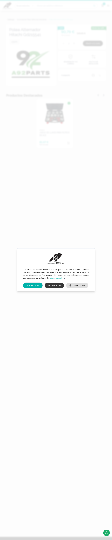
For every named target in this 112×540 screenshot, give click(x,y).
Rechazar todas (54, 285)
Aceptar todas (33, 285)
